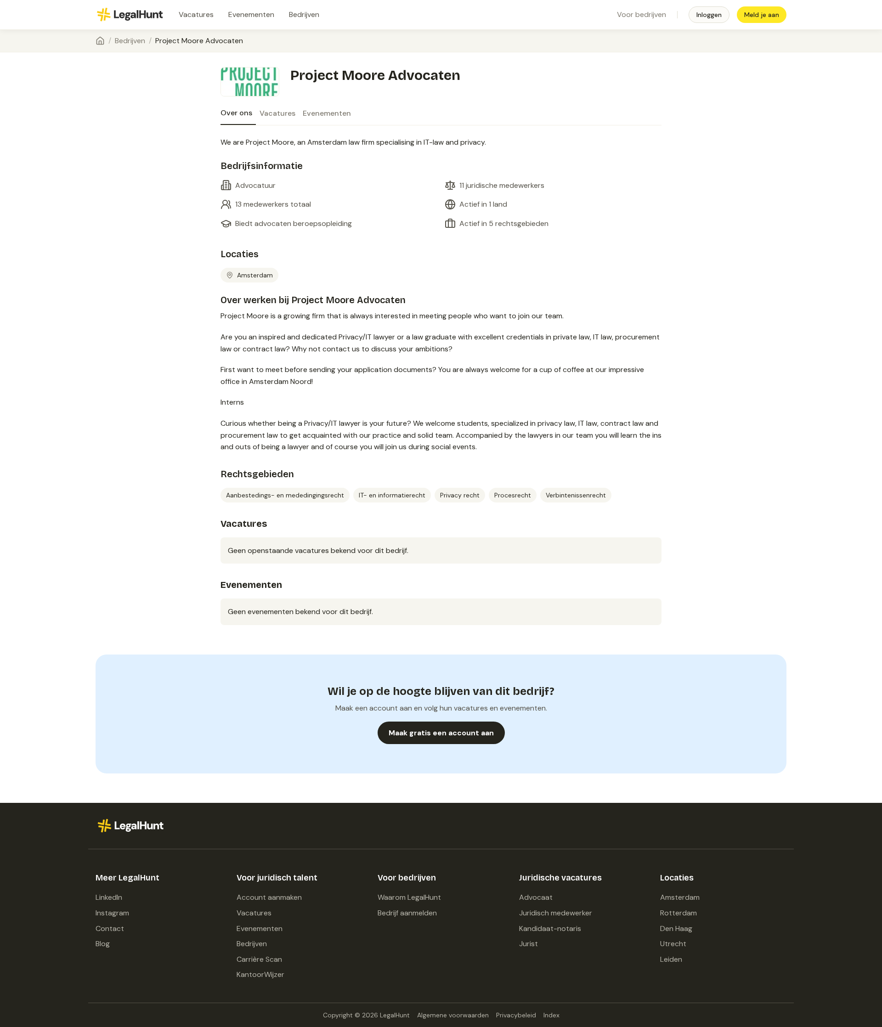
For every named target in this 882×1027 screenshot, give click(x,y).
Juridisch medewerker (555, 913)
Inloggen (709, 15)
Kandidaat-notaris (550, 928)
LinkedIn (109, 897)
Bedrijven (304, 14)
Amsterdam (680, 897)
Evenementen (251, 14)
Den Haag (676, 928)
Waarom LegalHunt (409, 897)
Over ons (236, 113)
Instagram (112, 913)
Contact (110, 928)
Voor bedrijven (641, 14)
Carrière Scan (259, 959)
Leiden (671, 959)
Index (551, 1015)
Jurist (528, 943)
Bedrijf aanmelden (407, 913)
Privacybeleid (516, 1015)
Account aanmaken (269, 897)
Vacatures (196, 14)
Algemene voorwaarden (453, 1015)
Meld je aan (761, 15)
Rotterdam (678, 913)
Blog (103, 943)
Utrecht (673, 943)
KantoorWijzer (260, 974)
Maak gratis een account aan (441, 733)
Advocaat (536, 897)
